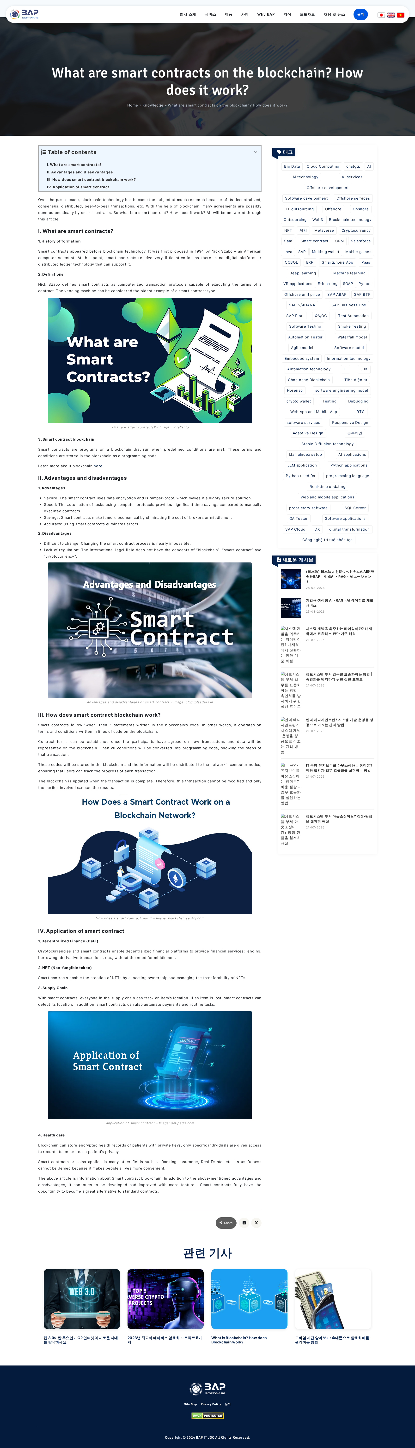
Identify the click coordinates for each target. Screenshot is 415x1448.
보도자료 (307, 14)
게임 (303, 230)
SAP (302, 251)
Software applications (345, 518)
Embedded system (302, 358)
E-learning (327, 283)
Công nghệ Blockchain (309, 380)
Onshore (361, 209)
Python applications (348, 465)
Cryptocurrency (356, 230)
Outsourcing (295, 219)
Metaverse (324, 230)
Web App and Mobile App (313, 411)
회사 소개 (188, 14)
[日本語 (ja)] (381, 15)
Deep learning (302, 273)
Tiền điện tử (355, 380)
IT (346, 369)
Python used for (301, 475)
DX (317, 529)
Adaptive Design (308, 433)
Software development (306, 198)
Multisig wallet (325, 251)
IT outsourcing (300, 209)
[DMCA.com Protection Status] (207, 1416)
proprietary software (308, 508)
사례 (245, 14)
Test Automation (353, 315)
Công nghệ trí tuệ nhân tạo (327, 540)
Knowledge (153, 105)
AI (369, 166)
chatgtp (353, 166)
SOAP (348, 283)
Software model (349, 347)
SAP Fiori (295, 315)
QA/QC (321, 315)
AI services (352, 177)
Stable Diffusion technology (327, 444)
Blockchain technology (350, 219)
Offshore (333, 209)
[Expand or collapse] (256, 152)
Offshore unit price (302, 294)
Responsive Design (350, 422)
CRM (339, 241)
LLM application (302, 465)
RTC (361, 411)
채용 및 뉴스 (334, 14)
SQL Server (355, 508)
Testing (330, 401)
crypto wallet (299, 401)
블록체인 (354, 433)
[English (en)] (391, 15)
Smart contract (314, 241)
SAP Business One (348, 305)
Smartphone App (337, 262)
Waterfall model (352, 337)
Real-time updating (327, 486)
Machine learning (349, 273)
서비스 (210, 14)
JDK (364, 369)
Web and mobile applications (327, 497)
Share (228, 1223)
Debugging (358, 401)
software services (303, 422)
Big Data (292, 166)
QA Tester (298, 518)
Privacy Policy (211, 1404)
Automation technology (309, 369)
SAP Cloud (295, 529)
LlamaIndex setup (305, 454)
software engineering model (341, 390)
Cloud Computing (323, 166)
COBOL (291, 262)
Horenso (295, 390)
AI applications (352, 454)
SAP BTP (362, 294)
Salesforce (361, 241)
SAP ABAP (337, 294)
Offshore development (328, 187)
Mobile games (358, 251)
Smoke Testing (352, 326)
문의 (360, 14)
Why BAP (266, 14)
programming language (347, 475)
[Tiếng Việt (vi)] (400, 15)
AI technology (305, 177)
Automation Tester (305, 337)
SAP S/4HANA (302, 305)
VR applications (297, 283)
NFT (288, 230)
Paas (365, 262)
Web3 (317, 219)
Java (288, 251)
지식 (287, 14)
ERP (310, 262)
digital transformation (349, 529)
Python (365, 283)
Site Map (190, 1404)
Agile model (302, 347)
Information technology (349, 358)
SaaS (288, 241)
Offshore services (353, 198)
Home (132, 105)
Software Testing (305, 326)
